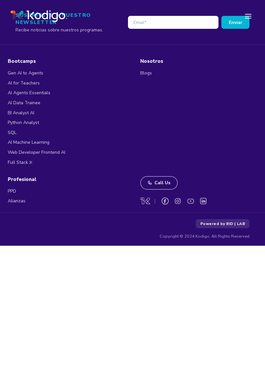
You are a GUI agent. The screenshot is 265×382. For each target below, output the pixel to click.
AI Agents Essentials (29, 93)
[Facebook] (165, 201)
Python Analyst (23, 122)
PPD (12, 191)
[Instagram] (177, 201)
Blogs (146, 73)
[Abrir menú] (248, 16)
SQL (12, 132)
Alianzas (17, 201)
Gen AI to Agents (25, 73)
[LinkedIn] (203, 201)
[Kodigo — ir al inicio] (38, 16)
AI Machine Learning (28, 142)
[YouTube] (190, 201)
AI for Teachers (24, 83)
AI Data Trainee (24, 103)
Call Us (162, 183)
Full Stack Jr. (20, 162)
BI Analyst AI (21, 113)
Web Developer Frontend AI (36, 152)
